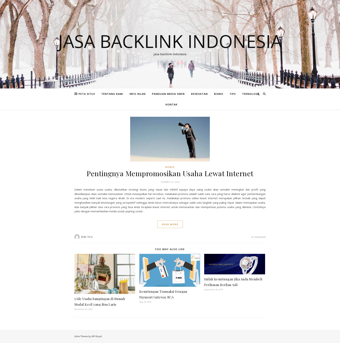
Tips (233, 94)
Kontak (171, 104)
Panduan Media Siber (168, 94)
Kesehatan (199, 94)
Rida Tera (87, 236)
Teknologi (250, 94)
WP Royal (97, 336)
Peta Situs (87, 94)
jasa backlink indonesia (170, 41)
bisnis (218, 94)
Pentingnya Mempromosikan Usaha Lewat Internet (170, 173)
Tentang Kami (112, 94)
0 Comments (258, 237)
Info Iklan (137, 94)
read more (170, 224)
